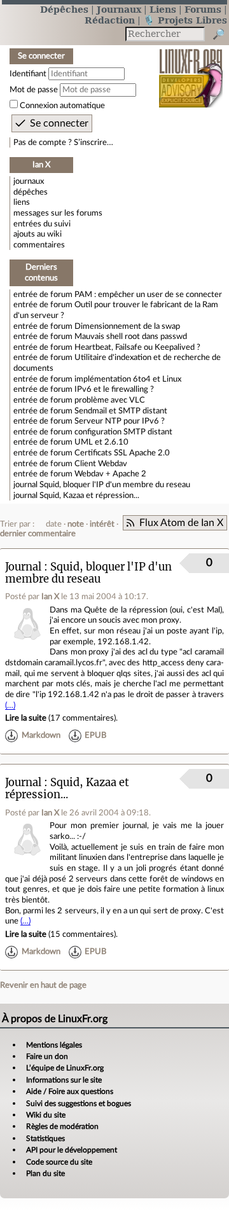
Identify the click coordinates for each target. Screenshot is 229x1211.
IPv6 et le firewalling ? (114, 389)
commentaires (39, 245)
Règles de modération (62, 1126)
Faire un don (47, 1056)
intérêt (102, 524)
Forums (202, 9)
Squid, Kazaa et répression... (89, 495)
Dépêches (64, 9)
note (75, 524)
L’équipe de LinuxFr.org (65, 1068)
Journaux (119, 9)
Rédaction (110, 20)
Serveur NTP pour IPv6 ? (119, 421)
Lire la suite (25, 718)
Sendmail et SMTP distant (120, 411)
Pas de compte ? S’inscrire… (63, 142)
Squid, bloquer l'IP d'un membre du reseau (114, 484)
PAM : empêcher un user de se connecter (148, 294)
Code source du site (59, 1162)
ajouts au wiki (37, 234)
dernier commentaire (38, 533)
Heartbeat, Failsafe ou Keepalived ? (137, 347)
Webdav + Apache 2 (110, 474)
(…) (10, 705)
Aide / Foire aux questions (69, 1091)
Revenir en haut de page (43, 985)
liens (21, 202)
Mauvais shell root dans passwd (130, 336)
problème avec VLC (109, 400)
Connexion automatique (62, 105)
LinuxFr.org (191, 70)
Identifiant (28, 74)
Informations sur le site (64, 1080)
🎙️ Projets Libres (185, 20)
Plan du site (45, 1173)
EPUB (95, 736)
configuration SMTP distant (123, 432)
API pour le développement (71, 1150)
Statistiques (45, 1138)
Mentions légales (54, 1045)
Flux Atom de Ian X (181, 523)
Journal (23, 567)
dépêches (30, 192)
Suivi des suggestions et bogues (78, 1103)
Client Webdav (100, 463)
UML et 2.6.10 (101, 442)
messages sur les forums (57, 213)
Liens (162, 9)
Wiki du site (46, 1115)
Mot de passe (34, 89)
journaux (28, 181)
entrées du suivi (42, 224)
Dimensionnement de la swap (127, 326)
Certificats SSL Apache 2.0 (122, 453)
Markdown (41, 736)
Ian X (50, 596)
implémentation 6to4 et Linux (127, 379)
